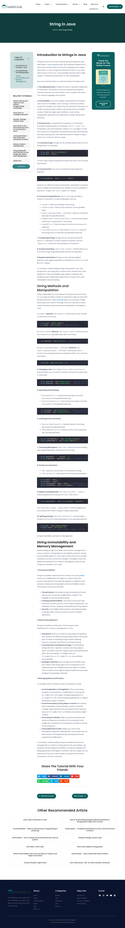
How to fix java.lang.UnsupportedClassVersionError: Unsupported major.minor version (90, 821)
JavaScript (58, 901)
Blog (85, 4)
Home (38, 4)
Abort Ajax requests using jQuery (90, 847)
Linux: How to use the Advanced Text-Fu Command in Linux (21, 128)
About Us (94, 4)
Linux (56, 904)
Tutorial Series (61, 4)
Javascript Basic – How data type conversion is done (20, 137)
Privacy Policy (81, 904)
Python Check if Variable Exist (19, 145)
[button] (103, 6)
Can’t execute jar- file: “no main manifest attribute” (90, 863)
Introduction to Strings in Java (21, 66)
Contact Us (93, 9)
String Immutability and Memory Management (22, 78)
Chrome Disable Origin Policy (35, 863)
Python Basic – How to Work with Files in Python (90, 854)
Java (60, 30)
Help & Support (82, 898)
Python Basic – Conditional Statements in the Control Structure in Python (90, 830)
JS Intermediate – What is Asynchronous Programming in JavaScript (35, 830)
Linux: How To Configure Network (20, 114)
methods (60, 300)
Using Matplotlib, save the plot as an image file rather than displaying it (20, 153)
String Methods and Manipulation (22, 71)
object (82, 575)
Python (57, 895)
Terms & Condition (83, 901)
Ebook (75, 4)
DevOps (58, 906)
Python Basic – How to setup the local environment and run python (35, 839)
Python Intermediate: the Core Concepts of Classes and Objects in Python (35, 855)
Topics (47, 4)
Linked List (17, 161)
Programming (67, 30)
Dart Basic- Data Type (35, 847)
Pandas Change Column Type (19, 120)
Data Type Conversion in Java (35, 820)
